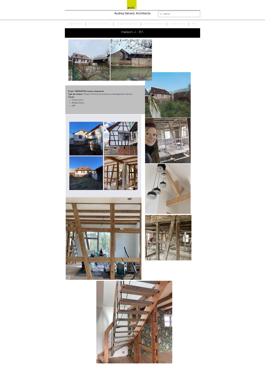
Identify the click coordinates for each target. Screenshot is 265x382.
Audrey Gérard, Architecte (132, 13)
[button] (99, 23)
